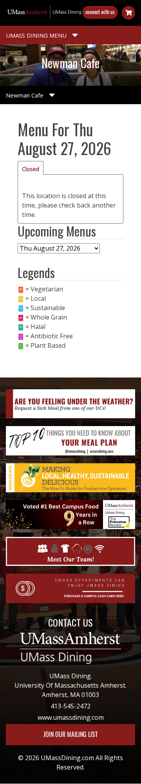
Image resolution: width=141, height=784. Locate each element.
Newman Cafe (25, 95)
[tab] (30, 168)
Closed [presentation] (30, 169)
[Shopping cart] (128, 13)
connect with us (100, 12)
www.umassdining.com (71, 717)
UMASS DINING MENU (37, 35)
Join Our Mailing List (70, 734)
